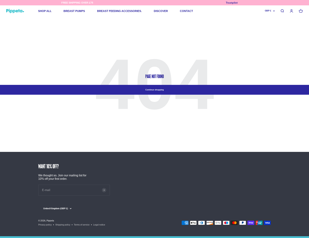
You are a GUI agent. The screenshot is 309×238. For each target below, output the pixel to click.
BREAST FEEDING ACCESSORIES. (119, 11)
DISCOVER (161, 11)
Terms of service (82, 225)
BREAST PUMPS (74, 11)
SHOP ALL (45, 11)
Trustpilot (232, 2)
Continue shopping (154, 90)
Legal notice (99, 225)
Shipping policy (62, 225)
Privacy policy (45, 225)
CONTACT (186, 11)
